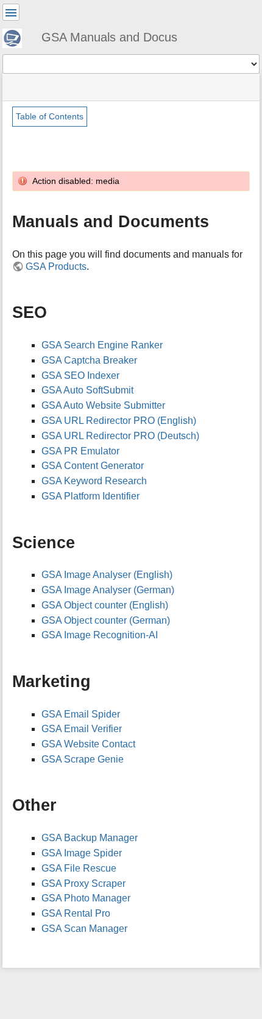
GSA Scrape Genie (82, 759)
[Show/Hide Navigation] (10, 12)
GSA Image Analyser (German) (107, 590)
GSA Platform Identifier (90, 496)
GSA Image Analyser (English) (106, 574)
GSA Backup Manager (89, 838)
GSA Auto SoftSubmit (87, 390)
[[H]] (17, 36)
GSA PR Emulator (80, 451)
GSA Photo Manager (85, 898)
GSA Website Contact (88, 744)
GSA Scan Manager (84, 928)
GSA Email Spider (80, 714)
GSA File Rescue (78, 868)
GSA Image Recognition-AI (99, 635)
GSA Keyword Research (94, 481)
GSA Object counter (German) (105, 620)
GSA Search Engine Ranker (102, 345)
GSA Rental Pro (75, 913)
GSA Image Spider (81, 853)
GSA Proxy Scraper (83, 883)
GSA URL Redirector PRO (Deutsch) (120, 436)
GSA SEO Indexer (80, 375)
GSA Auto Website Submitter (103, 405)
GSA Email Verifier (81, 729)
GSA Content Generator (92, 465)
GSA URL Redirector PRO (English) (118, 420)
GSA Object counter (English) (104, 605)
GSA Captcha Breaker (89, 360)
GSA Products (56, 266)
